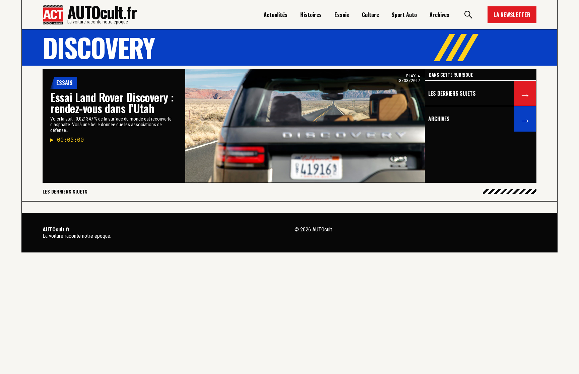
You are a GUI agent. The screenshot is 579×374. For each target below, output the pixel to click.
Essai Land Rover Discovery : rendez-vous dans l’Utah (112, 102)
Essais (341, 15)
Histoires (311, 15)
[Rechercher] (468, 15)
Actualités (275, 15)
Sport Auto (404, 15)
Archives (439, 15)
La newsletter (512, 15)
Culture (370, 15)
